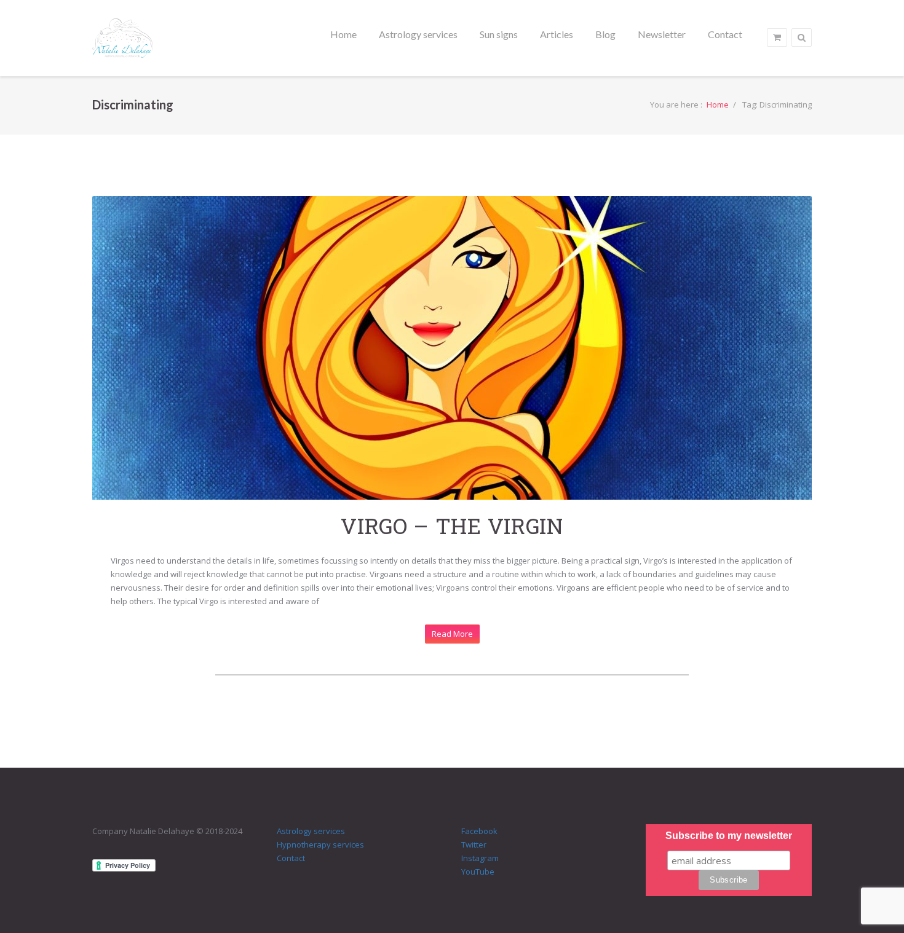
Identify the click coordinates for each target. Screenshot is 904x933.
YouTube (477, 871)
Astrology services (311, 831)
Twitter (473, 844)
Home (718, 104)
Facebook (479, 831)
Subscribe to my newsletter (728, 835)
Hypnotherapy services (320, 844)
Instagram (480, 858)
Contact (291, 858)
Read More (452, 633)
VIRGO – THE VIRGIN (452, 525)
